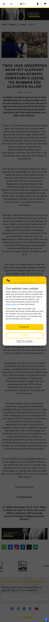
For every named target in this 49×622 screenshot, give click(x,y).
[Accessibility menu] (46, 619)
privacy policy (11, 304)
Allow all (25, 327)
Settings (24, 335)
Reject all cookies (24, 341)
